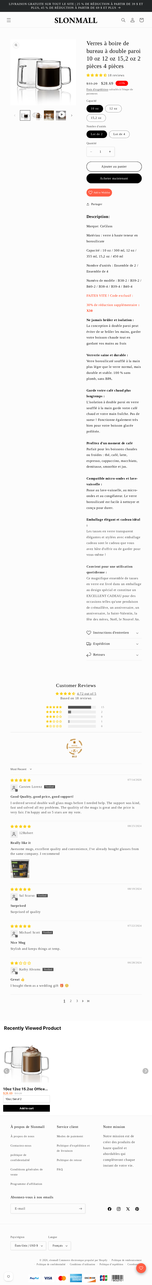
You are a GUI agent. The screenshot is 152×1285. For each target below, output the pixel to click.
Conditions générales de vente (26, 1172)
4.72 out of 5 (86, 694)
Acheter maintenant (114, 178)
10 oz (95, 108)
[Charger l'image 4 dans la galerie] (49, 115)
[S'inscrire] (80, 1208)
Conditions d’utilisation (82, 1264)
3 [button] (77, 1001)
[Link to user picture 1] (19, 868)
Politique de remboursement (127, 1260)
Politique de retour (69, 1160)
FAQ (60, 1169)
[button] (8, 20)
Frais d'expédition (97, 89)
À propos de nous (22, 1136)
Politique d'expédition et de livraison (73, 1148)
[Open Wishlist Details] (141, 1268)
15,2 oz (96, 117)
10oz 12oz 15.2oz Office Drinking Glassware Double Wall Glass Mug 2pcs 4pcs (24, 1089)
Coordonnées (134, 1264)
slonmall (53, 1260)
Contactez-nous (20, 1145)
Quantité (91, 143)
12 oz (113, 108)
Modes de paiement (70, 1136)
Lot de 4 (119, 134)
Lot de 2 (97, 134)
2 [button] (71, 1001)
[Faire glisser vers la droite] (71, 115)
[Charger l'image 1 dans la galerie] (25, 115)
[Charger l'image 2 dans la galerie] (37, 115)
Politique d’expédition (111, 1264)
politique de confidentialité (20, 1157)
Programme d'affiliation (26, 1183)
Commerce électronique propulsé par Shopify (83, 1260)
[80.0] (74, 747)
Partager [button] (96, 204)
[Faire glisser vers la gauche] (14, 115)
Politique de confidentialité (51, 1264)
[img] (20, 780)
